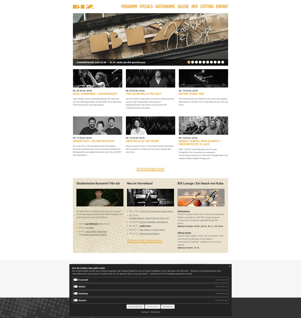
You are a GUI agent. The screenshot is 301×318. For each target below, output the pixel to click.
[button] (222, 37)
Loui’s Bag (89, 227)
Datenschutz (155, 312)
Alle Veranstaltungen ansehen (151, 168)
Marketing (83, 293)
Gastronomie (165, 6)
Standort (83, 300)
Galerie (183, 6)
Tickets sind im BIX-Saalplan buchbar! (144, 240)
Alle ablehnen (168, 307)
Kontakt (222, 6)
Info (194, 6)
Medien (82, 286)
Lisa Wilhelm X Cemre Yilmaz (152, 230)
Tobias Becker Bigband (149, 233)
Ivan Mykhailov (92, 224)
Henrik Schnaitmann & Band (94, 234)
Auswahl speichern (135, 307)
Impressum (145, 312)
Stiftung (207, 6)
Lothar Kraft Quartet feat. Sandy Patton (156, 211)
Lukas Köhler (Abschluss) (96, 231)
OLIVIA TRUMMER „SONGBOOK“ (153, 222)
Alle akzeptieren (153, 307)
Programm (129, 6)
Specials (146, 6)
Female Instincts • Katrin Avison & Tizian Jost (149, 218)
